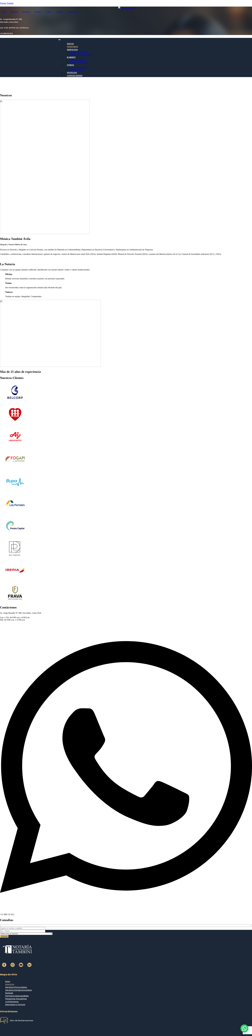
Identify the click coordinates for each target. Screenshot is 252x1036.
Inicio (4, 12)
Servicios (26, 12)
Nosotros (14, 12)
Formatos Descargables (78, 67)
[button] (26, 12)
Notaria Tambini (7, 3)
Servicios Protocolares (78, 52)
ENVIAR (4, 936)
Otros (48, 12)
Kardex (38, 12)
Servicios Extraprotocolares (80, 54)
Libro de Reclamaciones (21, 1020)
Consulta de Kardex (77, 60)
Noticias (59, 12)
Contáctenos (72, 12)
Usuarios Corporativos (78, 62)
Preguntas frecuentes (16, 998)
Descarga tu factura (15, 1004)
